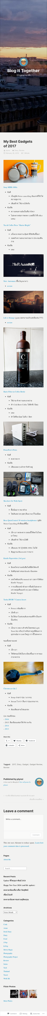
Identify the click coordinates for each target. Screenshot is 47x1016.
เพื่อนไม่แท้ (7, 894)
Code (5, 924)
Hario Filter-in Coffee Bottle (14, 391)
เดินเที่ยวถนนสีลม (36, 799)
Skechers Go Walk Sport (12, 501)
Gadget (25, 764)
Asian (5, 928)
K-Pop (5, 946)
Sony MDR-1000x (10, 187)
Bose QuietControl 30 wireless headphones (20, 520)
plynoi (8, 150)
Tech (5, 968)
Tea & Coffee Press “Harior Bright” (17, 225)
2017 (14, 764)
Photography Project (10, 957)
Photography (7, 953)
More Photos (7, 1001)
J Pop (5, 942)
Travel (5, 975)
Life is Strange (9, 317)
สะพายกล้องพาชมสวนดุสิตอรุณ (16, 899)
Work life (6, 978)
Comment (36, 835)
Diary (16, 150)
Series (5, 964)
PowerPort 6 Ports (10, 450)
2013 (7, 729)
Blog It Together (23, 70)
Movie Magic (8, 950)
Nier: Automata (9, 281)
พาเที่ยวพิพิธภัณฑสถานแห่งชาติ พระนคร (18, 796)
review (9, 286)
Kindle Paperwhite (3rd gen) (14, 558)
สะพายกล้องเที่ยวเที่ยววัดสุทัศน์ (15, 890)
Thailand (6, 971)
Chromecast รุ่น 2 (10, 688)
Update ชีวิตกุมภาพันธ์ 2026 (14, 880)
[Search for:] (15, 868)
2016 (7, 719)
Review (21, 150)
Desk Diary (7, 931)
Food (5, 939)
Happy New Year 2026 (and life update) (19, 885)
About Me (7, 859)
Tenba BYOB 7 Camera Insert (14, 599)
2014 (7, 725)
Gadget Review (36, 764)
